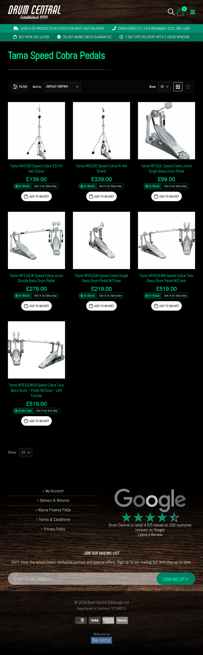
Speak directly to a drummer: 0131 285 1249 (154, 28)
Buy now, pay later (34, 36)
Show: (152, 87)
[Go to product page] (36, 130)
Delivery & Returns (55, 500)
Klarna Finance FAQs (54, 510)
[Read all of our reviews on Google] (150, 501)
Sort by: (37, 87)
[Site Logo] (34, 12)
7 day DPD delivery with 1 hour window (157, 36)
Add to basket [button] (39, 196)
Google (159, 530)
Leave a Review (150, 534)
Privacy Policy (54, 529)
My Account (54, 491)
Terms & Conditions (54, 519)
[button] (171, 11)
